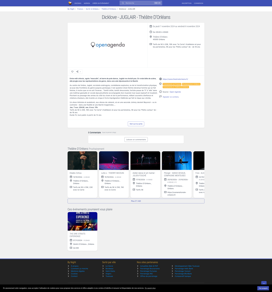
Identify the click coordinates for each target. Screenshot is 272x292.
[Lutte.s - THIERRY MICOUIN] (114, 160)
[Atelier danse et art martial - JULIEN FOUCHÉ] (145, 160)
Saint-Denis (110, 271)
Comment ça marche (79, 268)
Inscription (186, 3)
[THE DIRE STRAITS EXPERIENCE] (82, 221)
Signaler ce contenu (171, 97)
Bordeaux (109, 268)
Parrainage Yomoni (182, 271)
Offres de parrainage (148, 276)
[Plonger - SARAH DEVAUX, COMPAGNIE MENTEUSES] (177, 160)
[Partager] (79, 71)
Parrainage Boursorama (150, 268)
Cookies (74, 274)
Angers (108, 274)
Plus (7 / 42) (136, 201)
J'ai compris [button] (263, 288)
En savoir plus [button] (150, 288)
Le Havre (109, 266)
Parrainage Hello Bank (184, 268)
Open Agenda (175, 92)
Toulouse (109, 276)
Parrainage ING (146, 274)
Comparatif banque (183, 276)
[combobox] (141, 3)
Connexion (198, 3)
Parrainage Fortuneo (148, 271)
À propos (74, 266)
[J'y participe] (72, 71)
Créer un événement (100, 3)
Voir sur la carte (136, 124)
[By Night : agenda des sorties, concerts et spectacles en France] (70, 3)
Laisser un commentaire (136, 139)
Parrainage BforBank (183, 274)
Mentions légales (78, 271)
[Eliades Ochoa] (82, 160)
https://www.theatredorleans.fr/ (175, 79)
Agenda (87, 3)
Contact (74, 276)
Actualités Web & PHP (149, 266)
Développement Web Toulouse (187, 266)
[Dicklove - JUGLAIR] (107, 45)
